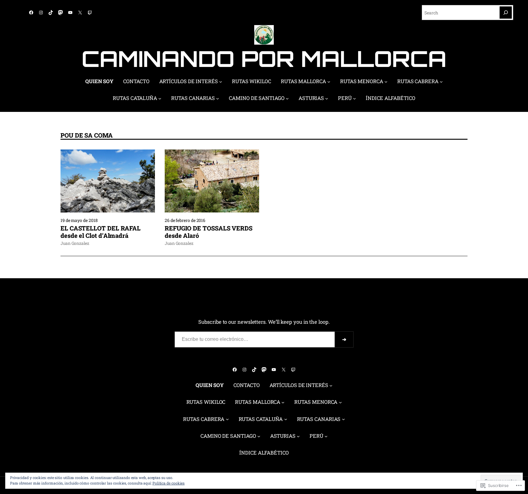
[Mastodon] (60, 12)
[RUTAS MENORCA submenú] (385, 81)
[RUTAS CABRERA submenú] (441, 81)
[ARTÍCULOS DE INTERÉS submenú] (220, 81)
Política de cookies (168, 483)
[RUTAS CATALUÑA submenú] (159, 98)
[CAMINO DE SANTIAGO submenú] (287, 98)
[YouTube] (70, 12)
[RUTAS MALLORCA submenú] (328, 81)
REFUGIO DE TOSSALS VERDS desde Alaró (208, 231)
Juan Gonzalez (75, 243)
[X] (80, 12)
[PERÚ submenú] (354, 98)
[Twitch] (89, 12)
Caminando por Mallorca (264, 58)
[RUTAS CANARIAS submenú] (217, 98)
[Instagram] (40, 12)
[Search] (506, 12)
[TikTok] (50, 12)
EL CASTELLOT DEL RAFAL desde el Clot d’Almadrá (101, 231)
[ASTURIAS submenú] (326, 98)
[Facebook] (31, 12)
